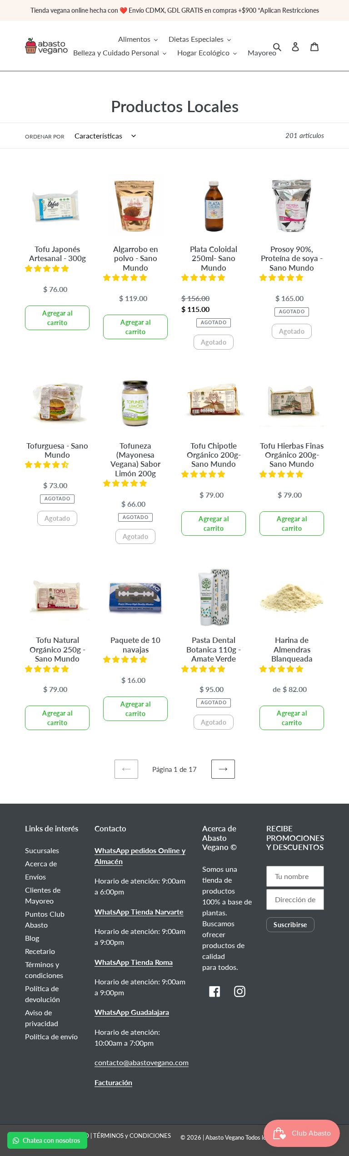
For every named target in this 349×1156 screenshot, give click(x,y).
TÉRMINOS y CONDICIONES (132, 1135)
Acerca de (41, 863)
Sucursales (42, 850)
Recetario (40, 951)
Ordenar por (45, 136)
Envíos (35, 876)
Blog (32, 938)
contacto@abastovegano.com (142, 1062)
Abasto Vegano (224, 1137)
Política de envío (51, 1036)
